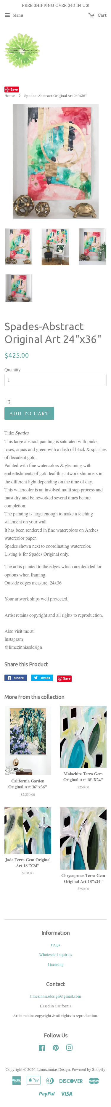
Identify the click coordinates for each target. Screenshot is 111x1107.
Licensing (56, 964)
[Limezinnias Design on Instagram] (69, 1049)
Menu (17, 15)
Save (14, 89)
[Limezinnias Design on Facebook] (41, 1049)
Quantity (12, 369)
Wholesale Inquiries (55, 954)
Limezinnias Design (53, 1069)
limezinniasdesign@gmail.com (55, 996)
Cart (101, 15)
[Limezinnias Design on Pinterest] (55, 1049)
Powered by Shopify (88, 1069)
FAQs (55, 945)
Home (9, 95)
